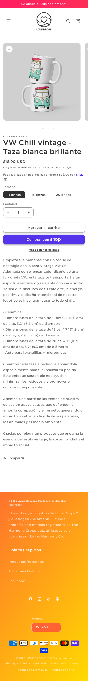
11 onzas (14, 195)
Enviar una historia (24, 571)
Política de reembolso (33, 669)
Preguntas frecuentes (27, 562)
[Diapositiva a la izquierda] (34, 128)
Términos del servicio (68, 663)
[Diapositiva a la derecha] (53, 128)
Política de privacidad (35, 663)
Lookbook (17, 581)
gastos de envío (18, 167)
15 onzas (39, 195)
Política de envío (63, 669)
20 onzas (63, 195)
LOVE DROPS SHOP (40, 658)
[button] (8, 21)
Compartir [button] (15, 458)
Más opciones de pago (44, 249)
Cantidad (10, 204)
